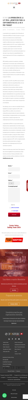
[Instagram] (16, 339)
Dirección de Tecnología (7, 364)
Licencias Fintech (18, 353)
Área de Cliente (11, 371)
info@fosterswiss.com (8, 158)
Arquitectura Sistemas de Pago (8, 357)
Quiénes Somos (5, 342)
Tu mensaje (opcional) (12, 186)
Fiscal (16, 351)
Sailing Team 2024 (6, 351)
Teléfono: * (10, 181)
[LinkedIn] (9, 339)
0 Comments (10, 29)
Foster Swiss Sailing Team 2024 (14, 226)
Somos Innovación (6, 347)
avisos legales (15, 210)
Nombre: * (10, 166)
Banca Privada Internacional (20, 347)
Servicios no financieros (12, 377)
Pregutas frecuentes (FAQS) (6, 375)
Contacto (18, 371)
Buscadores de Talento (7, 349)
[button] (14, 7)
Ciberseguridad (5, 359)
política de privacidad (15, 207)
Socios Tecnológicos (6, 366)
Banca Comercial (18, 349)
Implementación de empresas (20, 344)
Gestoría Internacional (18, 342)
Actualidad (17, 27)
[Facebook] (12, 339)
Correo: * (10, 173)
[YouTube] (19, 339)
